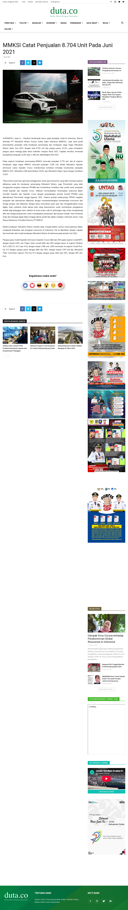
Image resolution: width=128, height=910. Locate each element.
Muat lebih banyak (105, 107)
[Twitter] (119, 2)
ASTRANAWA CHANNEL (98, 763)
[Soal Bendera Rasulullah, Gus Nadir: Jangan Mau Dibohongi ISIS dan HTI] (94, 83)
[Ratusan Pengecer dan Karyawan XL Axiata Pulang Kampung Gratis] (42, 335)
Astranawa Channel (41, 2)
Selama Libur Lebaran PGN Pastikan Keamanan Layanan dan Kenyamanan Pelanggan (15, 348)
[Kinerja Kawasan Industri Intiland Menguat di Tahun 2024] (70, 335)
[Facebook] (111, 2)
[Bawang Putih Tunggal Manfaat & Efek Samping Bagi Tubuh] (94, 667)
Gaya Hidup (91, 23)
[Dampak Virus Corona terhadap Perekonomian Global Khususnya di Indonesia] (106, 623)
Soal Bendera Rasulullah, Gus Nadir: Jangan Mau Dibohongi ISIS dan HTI (112, 82)
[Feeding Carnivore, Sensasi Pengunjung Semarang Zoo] (94, 71)
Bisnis (6, 342)
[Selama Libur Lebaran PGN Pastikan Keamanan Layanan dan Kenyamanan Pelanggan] (15, 335)
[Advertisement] (43, 130)
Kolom (7, 29)
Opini (90, 631)
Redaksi (30, 2)
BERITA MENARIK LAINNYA (14, 321)
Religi (105, 23)
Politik (23, 23)
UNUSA (63, 23)
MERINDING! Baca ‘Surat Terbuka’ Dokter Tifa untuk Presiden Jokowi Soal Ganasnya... (113, 679)
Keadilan (36, 23)
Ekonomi (50, 23)
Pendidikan (75, 23)
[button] (122, 23)
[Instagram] (115, 2)
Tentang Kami (55, 2)
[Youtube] (123, 2)
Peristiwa (9, 23)
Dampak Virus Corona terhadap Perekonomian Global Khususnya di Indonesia (105, 638)
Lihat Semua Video (106, 792)
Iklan (24, 2)
